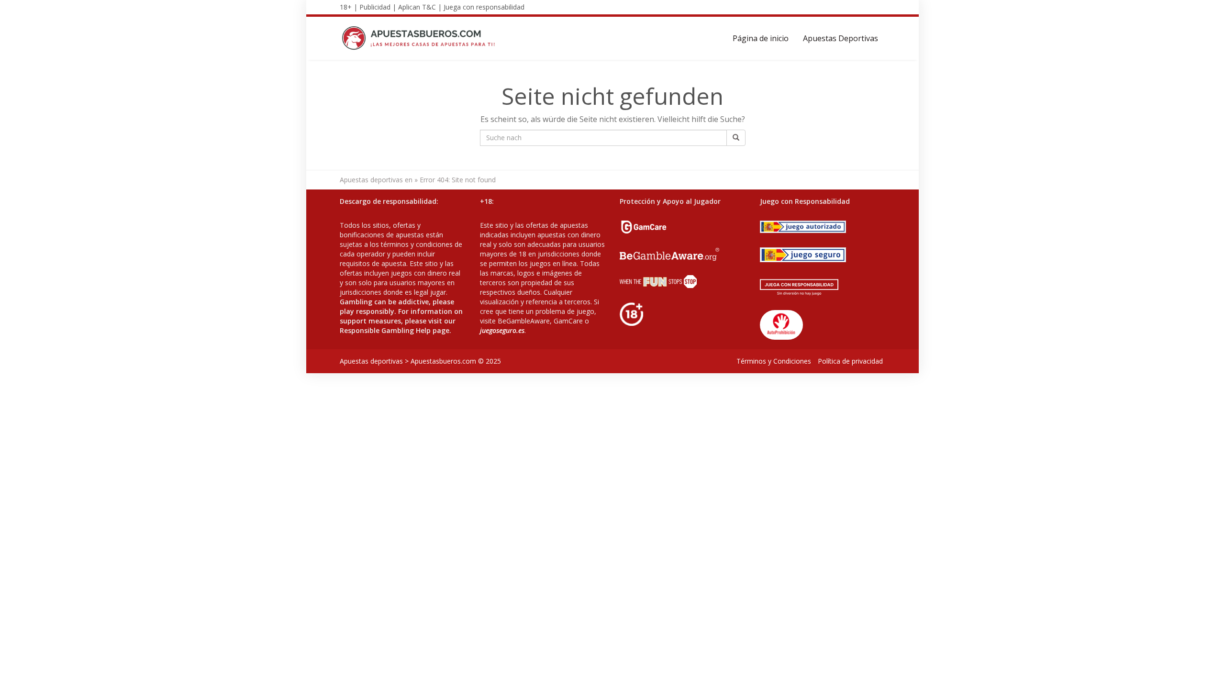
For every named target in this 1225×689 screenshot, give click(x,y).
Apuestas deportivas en (376, 179)
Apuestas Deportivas (840, 38)
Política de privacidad (850, 361)
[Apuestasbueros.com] (421, 38)
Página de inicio (761, 38)
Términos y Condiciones (773, 361)
